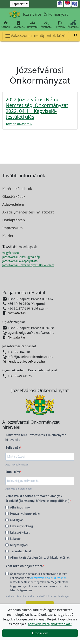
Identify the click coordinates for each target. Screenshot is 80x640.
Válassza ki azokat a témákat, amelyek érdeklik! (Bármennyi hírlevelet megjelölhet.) (37, 498)
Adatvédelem (13, 204)
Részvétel (32, 24)
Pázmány (60, 27)
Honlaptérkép (13, 220)
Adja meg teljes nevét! (17, 464)
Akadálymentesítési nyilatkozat (28, 212)
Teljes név (12, 447)
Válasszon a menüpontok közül (38, 35)
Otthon (5, 24)
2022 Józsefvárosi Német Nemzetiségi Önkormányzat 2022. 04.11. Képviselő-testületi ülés (37, 108)
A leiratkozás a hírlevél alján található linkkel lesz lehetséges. (37, 596)
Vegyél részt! (10, 253)
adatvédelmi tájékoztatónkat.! (50, 624)
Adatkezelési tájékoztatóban (48, 578)
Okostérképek (13, 196)
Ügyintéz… (18, 24)
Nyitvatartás (17, 313)
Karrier (7, 235)
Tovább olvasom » (19, 124)
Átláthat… (46, 24)
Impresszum (12, 227)
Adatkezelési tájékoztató (24, 566)
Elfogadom (40, 633)
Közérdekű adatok (17, 188)
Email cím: (12, 472)
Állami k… (73, 27)
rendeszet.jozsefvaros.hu (26, 361)
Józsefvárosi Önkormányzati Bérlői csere (28, 265)
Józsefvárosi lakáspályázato (19, 261)
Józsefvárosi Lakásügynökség (21, 257)
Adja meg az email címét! (18, 489)
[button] (75, 35)
